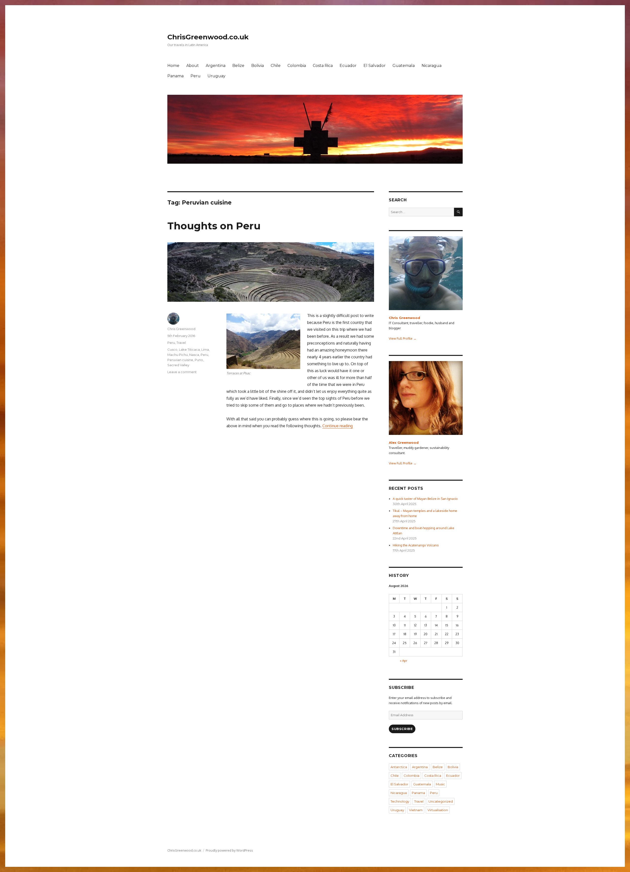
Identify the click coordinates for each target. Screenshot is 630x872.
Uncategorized (440, 801)
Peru (195, 76)
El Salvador (374, 65)
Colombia (296, 65)
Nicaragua (431, 65)
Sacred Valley (178, 365)
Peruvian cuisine (180, 360)
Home (173, 65)
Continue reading (337, 425)
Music (440, 784)
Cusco (172, 349)
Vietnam (416, 810)
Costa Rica (323, 65)
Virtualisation (437, 810)
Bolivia (257, 65)
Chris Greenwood (181, 329)
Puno (199, 360)
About (192, 65)
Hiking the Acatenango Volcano (416, 545)
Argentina (215, 65)
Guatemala (404, 65)
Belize (238, 65)
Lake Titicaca (189, 349)
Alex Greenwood (404, 442)
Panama (175, 76)
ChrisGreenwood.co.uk (208, 37)
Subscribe (402, 729)
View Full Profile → (402, 338)
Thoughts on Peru (214, 226)
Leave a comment (182, 372)
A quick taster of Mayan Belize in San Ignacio (425, 499)
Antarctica (399, 767)
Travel (181, 343)
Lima (205, 349)
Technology (400, 801)
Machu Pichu (177, 355)
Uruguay (216, 76)
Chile (276, 65)
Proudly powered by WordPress (229, 850)
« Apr (403, 661)
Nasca (194, 355)
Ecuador (348, 65)
